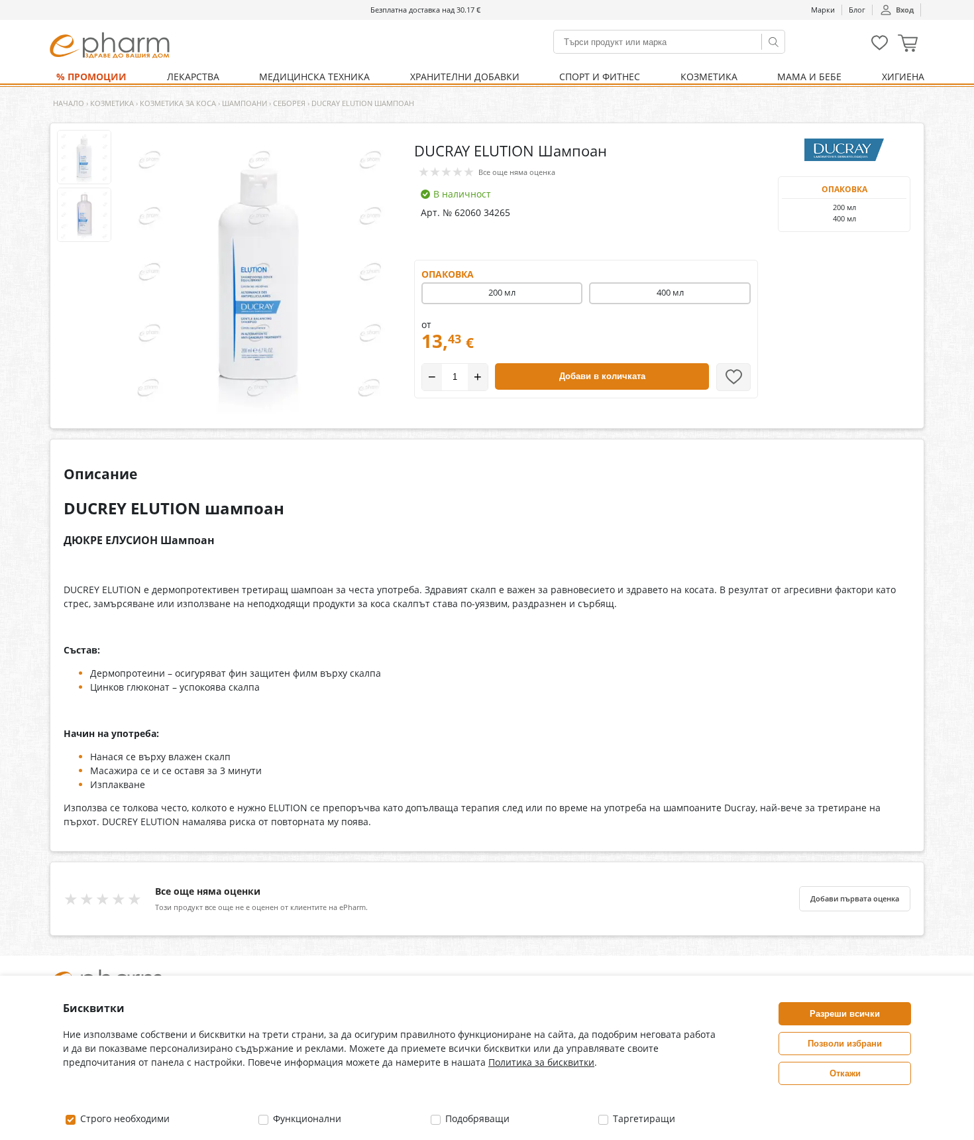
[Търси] (773, 42)
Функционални (305, 1118)
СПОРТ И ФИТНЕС (599, 76)
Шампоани (244, 103)
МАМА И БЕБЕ (809, 76)
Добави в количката (602, 376)
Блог (857, 10)
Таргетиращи (642, 1118)
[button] (908, 44)
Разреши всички (845, 1014)
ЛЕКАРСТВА (193, 76)
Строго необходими (124, 1118)
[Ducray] (844, 150)
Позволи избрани (845, 1044)
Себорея (289, 103)
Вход (905, 10)
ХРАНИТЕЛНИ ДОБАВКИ (464, 76)
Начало (68, 103)
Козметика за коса (178, 103)
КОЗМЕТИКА (708, 76)
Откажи (845, 1073)
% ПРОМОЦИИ (91, 76)
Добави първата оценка (854, 898)
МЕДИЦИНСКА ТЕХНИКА (314, 76)
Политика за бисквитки (541, 1062)
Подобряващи (476, 1118)
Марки (823, 10)
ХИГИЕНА (903, 76)
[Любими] (879, 47)
